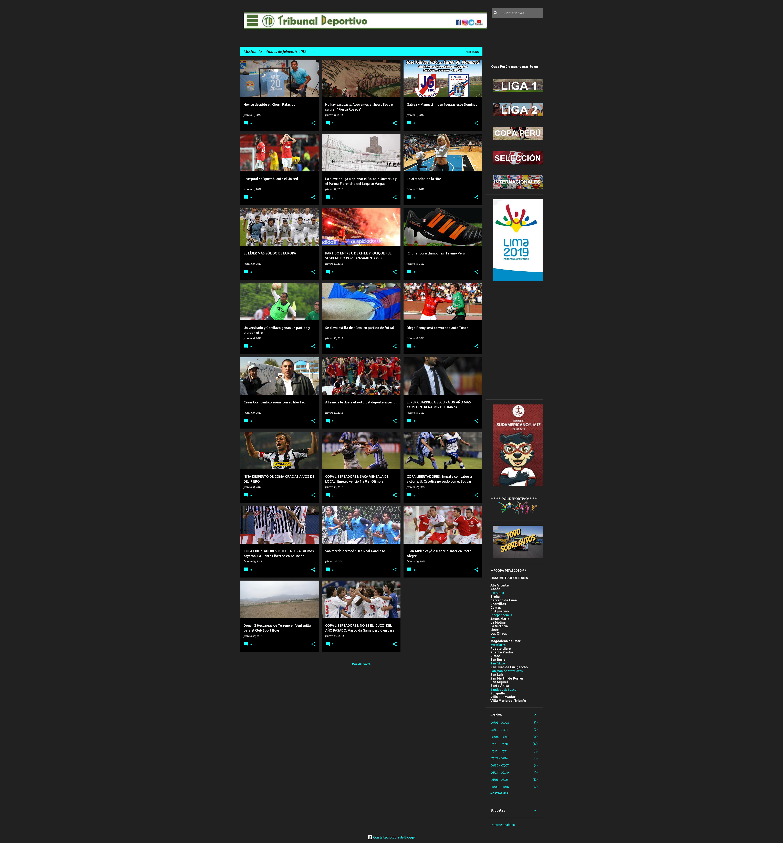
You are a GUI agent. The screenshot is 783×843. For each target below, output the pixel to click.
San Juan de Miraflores (506, 671)
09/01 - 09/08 (499, 722)
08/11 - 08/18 (499, 730)
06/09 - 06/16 (499, 787)
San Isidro (497, 663)
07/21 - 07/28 (499, 744)
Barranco (497, 593)
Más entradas (361, 663)
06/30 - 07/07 (499, 765)
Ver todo (472, 52)
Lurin (494, 637)
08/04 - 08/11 (499, 737)
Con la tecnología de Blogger (394, 837)
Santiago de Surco (503, 689)
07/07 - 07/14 (499, 758)
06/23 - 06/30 (499, 772)
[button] (313, 123)
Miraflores (497, 645)
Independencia (501, 615)
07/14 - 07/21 (499, 751)
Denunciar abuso (502, 825)
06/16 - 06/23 (499, 780)
